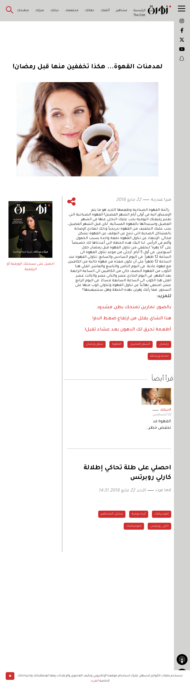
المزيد (95, 681)
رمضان (164, 344)
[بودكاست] (182, 659)
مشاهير (121, 10)
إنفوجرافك (161, 514)
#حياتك (165, 410)
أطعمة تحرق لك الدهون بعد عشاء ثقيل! (128, 329)
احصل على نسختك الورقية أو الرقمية (30, 267)
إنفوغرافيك (134, 526)
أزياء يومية (139, 514)
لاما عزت (163, 490)
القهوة (116, 344)
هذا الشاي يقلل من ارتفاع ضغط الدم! (132, 318)
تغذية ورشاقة (159, 356)
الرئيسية (139, 10)
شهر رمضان (94, 344)
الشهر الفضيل (140, 344)
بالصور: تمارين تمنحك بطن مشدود (134, 307)
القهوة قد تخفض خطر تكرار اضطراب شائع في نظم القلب (158, 425)
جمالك (89, 10)
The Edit (139, 15)
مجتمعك (71, 10)
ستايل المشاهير (112, 514)
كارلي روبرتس (159, 526)
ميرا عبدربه (161, 200)
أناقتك (105, 10)
